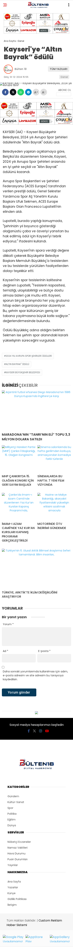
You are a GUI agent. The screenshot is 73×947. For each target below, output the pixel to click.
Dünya (11, 825)
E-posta (44, 651)
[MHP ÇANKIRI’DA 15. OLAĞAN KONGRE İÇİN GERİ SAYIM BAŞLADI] (19, 458)
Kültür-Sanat (15, 802)
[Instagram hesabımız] (40, 731)
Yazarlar (12, 887)
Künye (11, 893)
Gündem (13, 796)
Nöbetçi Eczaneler (19, 842)
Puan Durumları (17, 859)
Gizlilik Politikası (17, 899)
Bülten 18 (21, 69)
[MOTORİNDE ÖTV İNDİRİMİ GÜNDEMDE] (54, 506)
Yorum (8, 624)
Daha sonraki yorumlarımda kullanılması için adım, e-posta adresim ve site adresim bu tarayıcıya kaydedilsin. (35, 675)
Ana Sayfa (14, 881)
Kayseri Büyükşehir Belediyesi (23, 372)
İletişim (12, 905)
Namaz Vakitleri (17, 848)
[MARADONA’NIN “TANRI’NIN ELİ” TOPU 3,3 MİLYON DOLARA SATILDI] (36, 409)
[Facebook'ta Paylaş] (5, 92)
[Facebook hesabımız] (29, 731)
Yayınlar (12, 865)
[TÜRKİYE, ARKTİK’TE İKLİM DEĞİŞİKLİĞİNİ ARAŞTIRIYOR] (36, 568)
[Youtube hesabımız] (47, 731)
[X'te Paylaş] (13, 92)
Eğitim (11, 819)
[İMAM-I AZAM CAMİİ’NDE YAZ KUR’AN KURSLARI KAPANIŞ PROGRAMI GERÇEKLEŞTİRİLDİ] (19, 506)
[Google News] (63, 94)
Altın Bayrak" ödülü (17, 364)
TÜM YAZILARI (58, 69)
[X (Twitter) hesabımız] (34, 731)
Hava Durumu (16, 853)
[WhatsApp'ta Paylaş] (20, 92)
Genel (64, 77)
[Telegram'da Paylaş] (28, 92)
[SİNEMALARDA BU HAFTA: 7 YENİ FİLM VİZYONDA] (54, 458)
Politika (11, 814)
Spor (10, 808)
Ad (5, 651)
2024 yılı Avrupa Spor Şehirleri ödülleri (29, 355)
